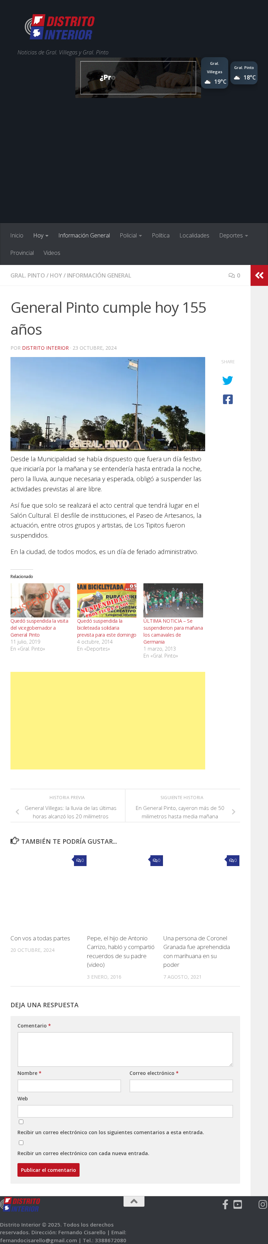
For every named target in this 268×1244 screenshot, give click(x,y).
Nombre (29, 1073)
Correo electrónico (154, 1073)
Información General (84, 235)
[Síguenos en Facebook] (225, 1204)
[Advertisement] (134, 171)
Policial (128, 235)
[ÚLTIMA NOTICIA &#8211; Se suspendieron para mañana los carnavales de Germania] (173, 600)
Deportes (231, 235)
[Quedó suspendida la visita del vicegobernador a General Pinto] (40, 600)
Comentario (34, 1025)
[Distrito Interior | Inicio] (59, 28)
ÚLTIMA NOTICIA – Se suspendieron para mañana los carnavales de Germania (173, 631)
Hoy (38, 235)
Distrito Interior (45, 347)
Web (22, 1098)
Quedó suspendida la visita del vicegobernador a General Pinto (39, 627)
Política (161, 235)
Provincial (22, 253)
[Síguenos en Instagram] (263, 1204)
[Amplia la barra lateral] (259, 275)
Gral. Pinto (27, 275)
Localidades (194, 235)
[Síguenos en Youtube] (238, 1204)
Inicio (16, 235)
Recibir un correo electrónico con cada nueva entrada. (83, 1153)
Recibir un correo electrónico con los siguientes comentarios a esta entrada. (110, 1132)
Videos (52, 253)
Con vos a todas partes (40, 938)
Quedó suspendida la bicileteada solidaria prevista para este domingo (106, 627)
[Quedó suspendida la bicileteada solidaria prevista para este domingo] (107, 600)
